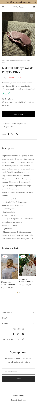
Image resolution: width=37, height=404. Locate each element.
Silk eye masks (11, 60)
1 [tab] (17, 292)
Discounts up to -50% (18, 123)
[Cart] (33, 7)
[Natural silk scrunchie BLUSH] (27, 265)
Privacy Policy (18, 395)
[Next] (33, 267)
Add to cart (18, 114)
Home (3, 60)
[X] (12, 134)
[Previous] (4, 267)
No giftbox (9, 99)
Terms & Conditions (18, 400)
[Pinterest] (17, 134)
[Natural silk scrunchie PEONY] (9, 266)
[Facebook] (8, 134)
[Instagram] (18, 334)
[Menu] (3, 7)
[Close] (35, 2)
